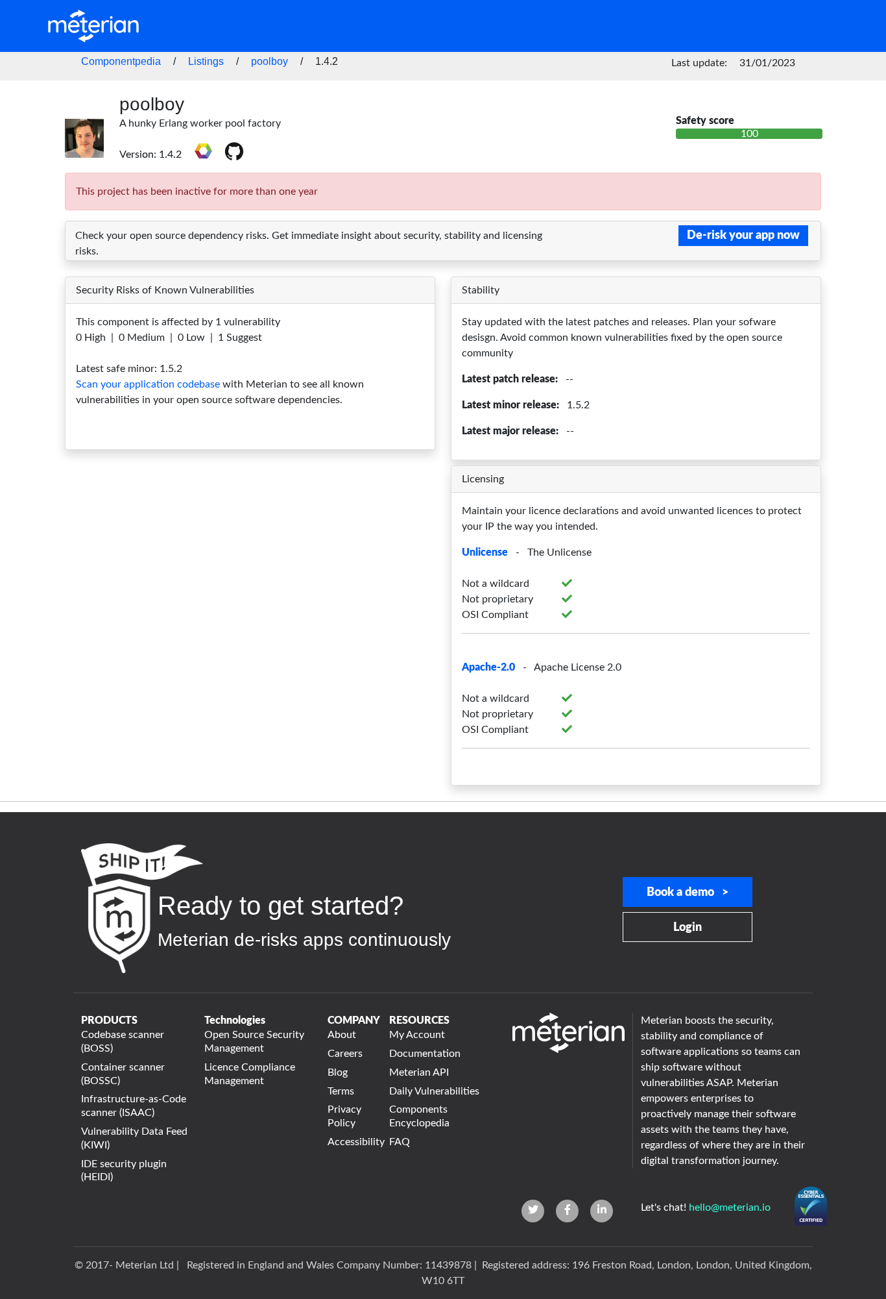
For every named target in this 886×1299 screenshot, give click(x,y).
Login (687, 928)
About (342, 1035)
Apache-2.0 (488, 667)
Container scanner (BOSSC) (123, 1074)
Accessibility (351, 1142)
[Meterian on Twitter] (532, 1211)
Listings (206, 61)
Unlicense (485, 552)
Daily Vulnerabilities (434, 1091)
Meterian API (419, 1072)
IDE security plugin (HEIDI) (124, 1171)
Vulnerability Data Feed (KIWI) (134, 1138)
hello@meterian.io (730, 1207)
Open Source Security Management (254, 1042)
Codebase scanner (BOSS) (122, 1042)
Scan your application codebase (148, 384)
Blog (338, 1072)
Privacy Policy (344, 1116)
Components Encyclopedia (419, 1116)
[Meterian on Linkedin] (601, 1211)
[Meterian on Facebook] (567, 1211)
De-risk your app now (743, 235)
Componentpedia (121, 61)
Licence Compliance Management (249, 1074)
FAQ (399, 1142)
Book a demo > (687, 892)
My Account (417, 1035)
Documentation (425, 1053)
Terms (341, 1091)
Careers (345, 1053)
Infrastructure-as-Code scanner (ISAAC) (133, 1106)
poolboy (269, 61)
